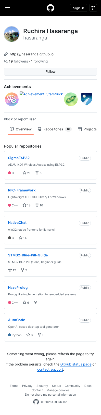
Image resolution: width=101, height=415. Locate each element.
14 (25, 238)
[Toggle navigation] (7, 7)
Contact (37, 390)
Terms (14, 386)
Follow (51, 71)
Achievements (17, 86)
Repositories (56, 129)
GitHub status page (75, 364)
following (39, 61)
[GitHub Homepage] (36, 402)
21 (28, 173)
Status (56, 386)
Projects (90, 129)
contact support (50, 369)
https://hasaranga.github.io (31, 54)
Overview (24, 129)
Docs (87, 386)
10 (41, 205)
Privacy (27, 386)
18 (28, 205)
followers (19, 61)
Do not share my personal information (50, 394)
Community (72, 386)
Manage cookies (58, 390)
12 (14, 270)
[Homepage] (50, 8)
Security (42, 386)
